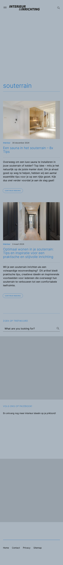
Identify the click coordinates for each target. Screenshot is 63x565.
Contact (16, 547)
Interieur (6, 143)
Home (6, 547)
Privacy (26, 547)
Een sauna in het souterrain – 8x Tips (28, 150)
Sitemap (37, 547)
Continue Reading (13, 190)
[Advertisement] (31, 47)
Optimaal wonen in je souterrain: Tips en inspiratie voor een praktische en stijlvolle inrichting (28, 253)
